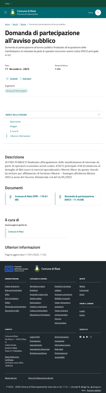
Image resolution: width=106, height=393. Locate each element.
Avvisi (82, 294)
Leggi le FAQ (35, 336)
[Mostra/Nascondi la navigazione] (5, 12)
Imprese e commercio (63, 294)
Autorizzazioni (35, 302)
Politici (7, 302)
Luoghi (82, 311)
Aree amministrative (13, 290)
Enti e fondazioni (11, 298)
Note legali (59, 349)
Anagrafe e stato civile (39, 294)
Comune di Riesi (16, 231)
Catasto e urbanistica (38, 306)
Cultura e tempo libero (38, 310)
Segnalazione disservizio (40, 349)
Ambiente (34, 290)
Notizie (82, 286)
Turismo (58, 318)
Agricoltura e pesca (37, 286)
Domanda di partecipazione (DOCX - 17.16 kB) (79, 198)
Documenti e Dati (12, 310)
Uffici (7, 294)
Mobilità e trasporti (62, 298)
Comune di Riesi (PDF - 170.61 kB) (31, 198)
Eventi (82, 315)
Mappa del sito (11, 378)
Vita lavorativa (60, 322)
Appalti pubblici (36, 298)
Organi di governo (12, 286)
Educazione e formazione (40, 314)
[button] (8, 3)
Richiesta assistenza (38, 353)
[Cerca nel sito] (98, 12)
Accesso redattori (94, 390)
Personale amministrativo (15, 306)
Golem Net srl (53, 386)
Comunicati (84, 290)
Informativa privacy (62, 345)
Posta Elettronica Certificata (12, 358)
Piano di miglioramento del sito (40, 378)
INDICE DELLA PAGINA (16, 114)
